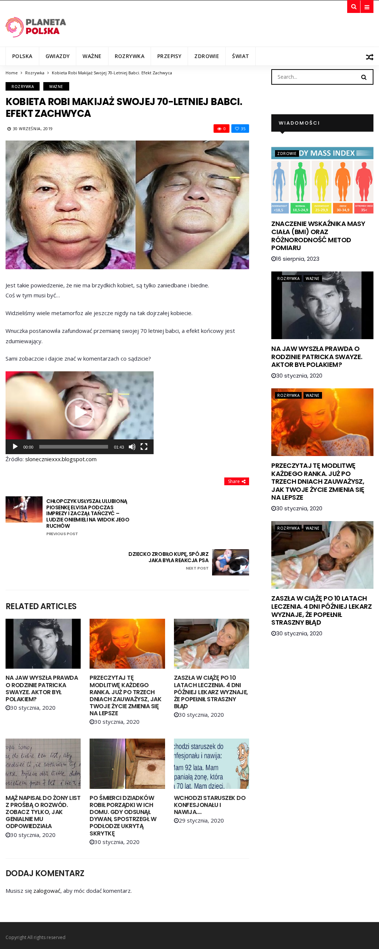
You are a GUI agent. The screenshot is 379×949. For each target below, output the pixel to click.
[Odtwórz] (15, 446)
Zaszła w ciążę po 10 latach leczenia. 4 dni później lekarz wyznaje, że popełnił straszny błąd (211, 691)
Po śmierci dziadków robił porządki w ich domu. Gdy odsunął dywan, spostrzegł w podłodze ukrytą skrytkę (123, 816)
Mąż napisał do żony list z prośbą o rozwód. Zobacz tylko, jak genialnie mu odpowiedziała (43, 812)
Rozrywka (129, 56)
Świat (240, 56)
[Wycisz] (132, 446)
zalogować (46, 890)
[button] (79, 413)
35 (243, 128)
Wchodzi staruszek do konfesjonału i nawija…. (209, 805)
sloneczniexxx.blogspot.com (61, 459)
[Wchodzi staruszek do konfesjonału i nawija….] (211, 763)
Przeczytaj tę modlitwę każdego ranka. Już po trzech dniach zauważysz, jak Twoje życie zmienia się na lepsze (125, 695)
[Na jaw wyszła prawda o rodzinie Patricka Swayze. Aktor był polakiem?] (43, 644)
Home (12, 72)
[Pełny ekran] (144, 446)
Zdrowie (206, 56)
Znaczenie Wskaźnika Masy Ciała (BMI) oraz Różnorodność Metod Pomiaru (318, 235)
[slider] (73, 447)
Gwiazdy (58, 56)
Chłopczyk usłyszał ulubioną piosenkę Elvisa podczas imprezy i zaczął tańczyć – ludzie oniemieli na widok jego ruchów (87, 517)
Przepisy (169, 56)
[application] (80, 412)
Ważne (92, 56)
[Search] (363, 77)
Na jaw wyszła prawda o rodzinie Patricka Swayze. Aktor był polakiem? (42, 688)
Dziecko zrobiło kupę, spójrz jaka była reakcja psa (168, 561)
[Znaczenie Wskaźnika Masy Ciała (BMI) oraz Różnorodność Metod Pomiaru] (322, 180)
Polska (22, 56)
